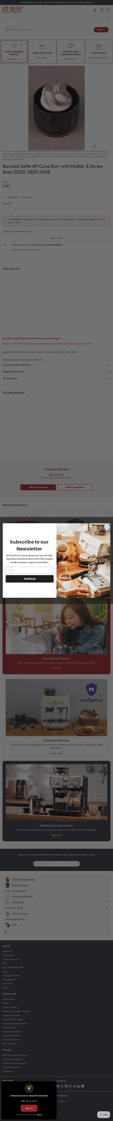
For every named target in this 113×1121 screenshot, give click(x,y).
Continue (30, 578)
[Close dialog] (106, 526)
